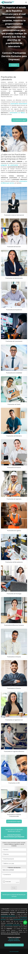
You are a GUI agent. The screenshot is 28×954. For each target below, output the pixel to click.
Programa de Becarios (14, 940)
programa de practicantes (8, 916)
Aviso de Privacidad (14, 951)
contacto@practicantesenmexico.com (14, 945)
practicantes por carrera (20, 919)
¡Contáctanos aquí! (19, 120)
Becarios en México (14, 939)
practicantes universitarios (12, 925)
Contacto (14, 65)
